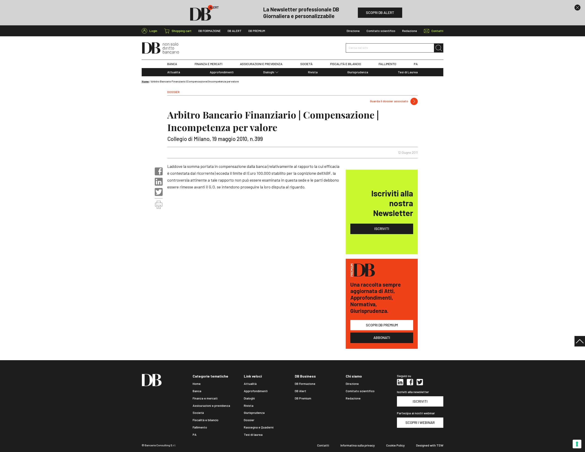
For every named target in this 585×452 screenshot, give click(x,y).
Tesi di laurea (253, 434)
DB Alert (235, 31)
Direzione (353, 31)
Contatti (323, 445)
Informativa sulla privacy (357, 445)
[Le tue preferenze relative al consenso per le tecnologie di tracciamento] (577, 444)
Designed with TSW (429, 445)
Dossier (249, 420)
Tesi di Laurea (408, 72)
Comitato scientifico (381, 31)
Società (198, 413)
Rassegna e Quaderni (259, 427)
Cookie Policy (395, 445)
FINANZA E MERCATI (208, 64)
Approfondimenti (222, 72)
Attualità (173, 72)
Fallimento (200, 427)
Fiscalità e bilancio (205, 420)
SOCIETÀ (306, 64)
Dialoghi (268, 72)
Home (145, 81)
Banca (197, 391)
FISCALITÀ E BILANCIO (345, 64)
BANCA (172, 64)
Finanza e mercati (205, 398)
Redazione (409, 31)
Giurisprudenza (357, 72)
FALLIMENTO (387, 64)
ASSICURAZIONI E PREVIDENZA (261, 64)
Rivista (313, 72)
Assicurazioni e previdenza (211, 405)
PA (416, 64)
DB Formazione (209, 31)
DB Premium (256, 31)
